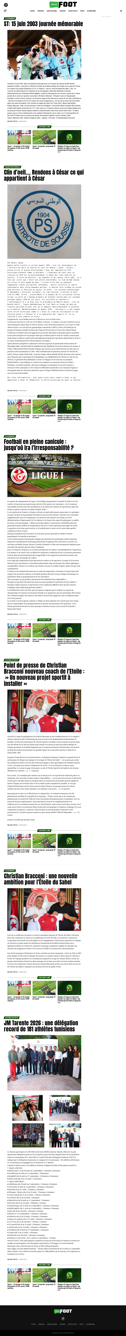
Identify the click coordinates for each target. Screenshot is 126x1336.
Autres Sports (72, 11)
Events (82, 11)
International (91, 11)
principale (23, 121)
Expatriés (63, 11)
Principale (41, 11)
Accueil (32, 11)
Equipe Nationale (52, 11)
